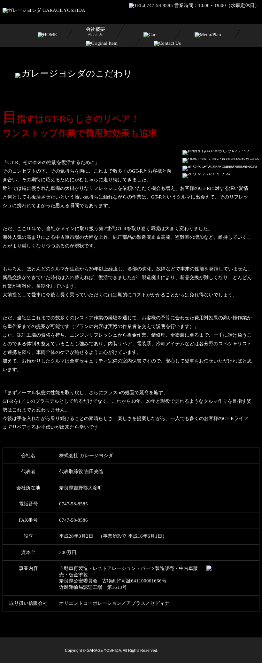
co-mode (189, 650)
